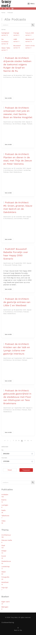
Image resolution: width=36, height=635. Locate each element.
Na (2, 450)
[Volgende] (31, 440)
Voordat (4, 458)
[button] (31, 3)
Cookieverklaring (7, 622)
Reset (10, 470)
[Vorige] (5, 440)
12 (28, 440)
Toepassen (26, 470)
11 (24, 440)
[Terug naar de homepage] (6, 3)
